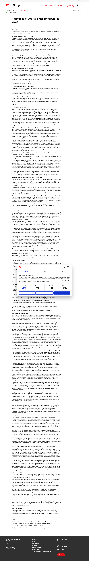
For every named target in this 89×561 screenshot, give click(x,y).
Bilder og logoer (35, 543)
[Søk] (77, 5)
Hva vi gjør (52, 5)
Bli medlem (70, 5)
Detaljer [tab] (44, 271)
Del (75, 10)
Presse (33, 541)
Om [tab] (62, 271)
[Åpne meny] (81, 5)
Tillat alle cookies (62, 293)
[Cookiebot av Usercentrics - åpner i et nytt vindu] (65, 267)
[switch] (37, 288)
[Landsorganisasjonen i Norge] (13, 5)
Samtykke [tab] (26, 271)
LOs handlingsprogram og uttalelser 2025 (41, 551)
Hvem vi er (45, 5)
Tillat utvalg (44, 293)
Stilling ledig (34, 545)
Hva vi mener (61, 5)
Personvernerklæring (37, 547)
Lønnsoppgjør (15, 10)
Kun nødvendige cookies (27, 293)
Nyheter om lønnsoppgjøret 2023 (26, 10)
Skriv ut (81, 10)
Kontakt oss (34, 539)
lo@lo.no (12, 546)
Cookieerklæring (36, 549)
